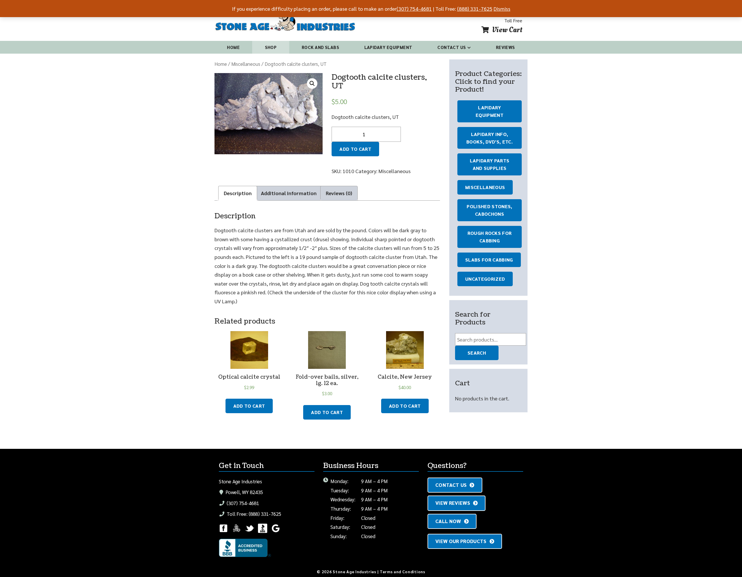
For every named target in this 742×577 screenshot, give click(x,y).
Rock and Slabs (320, 47)
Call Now (448, 521)
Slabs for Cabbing (489, 260)
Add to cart (355, 149)
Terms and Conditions (402, 571)
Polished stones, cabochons (489, 210)
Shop (271, 47)
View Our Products (461, 541)
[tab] (237, 193)
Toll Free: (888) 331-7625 (253, 514)
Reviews (505, 47)
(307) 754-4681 (242, 503)
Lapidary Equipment (388, 47)
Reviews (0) (339, 193)
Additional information (289, 193)
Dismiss (502, 8)
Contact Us (451, 47)
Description (238, 193)
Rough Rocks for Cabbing (490, 237)
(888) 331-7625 (474, 8)
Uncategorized (485, 279)
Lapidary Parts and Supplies (490, 164)
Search (477, 353)
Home (233, 47)
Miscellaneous (245, 64)
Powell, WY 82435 (243, 492)
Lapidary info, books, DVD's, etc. (489, 138)
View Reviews (452, 503)
